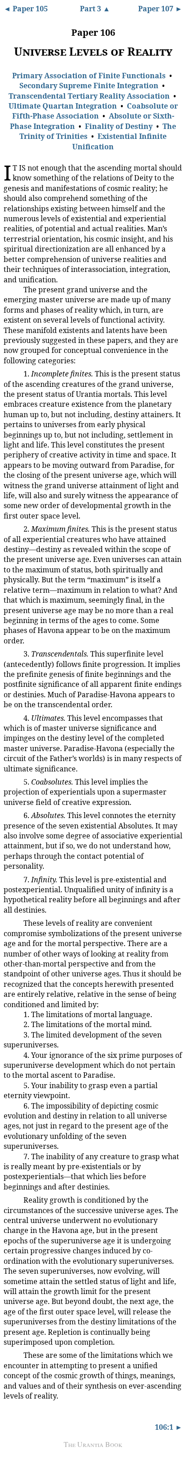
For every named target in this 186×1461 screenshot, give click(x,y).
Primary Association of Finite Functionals (89, 76)
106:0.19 (13, 1354)
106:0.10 (13, 922)
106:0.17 (13, 1155)
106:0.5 (12, 653)
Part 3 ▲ (95, 9)
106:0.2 (12, 289)
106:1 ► (168, 1427)
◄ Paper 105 (26, 9)
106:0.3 (12, 373)
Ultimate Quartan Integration (63, 106)
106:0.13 (13, 1033)
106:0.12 (13, 1023)
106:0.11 (13, 1013)
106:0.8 (12, 815)
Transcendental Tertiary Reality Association (89, 96)
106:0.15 (13, 1084)
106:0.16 (13, 1104)
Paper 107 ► (160, 9)
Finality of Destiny (119, 126)
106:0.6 (12, 717)
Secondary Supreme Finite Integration (88, 85)
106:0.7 (12, 781)
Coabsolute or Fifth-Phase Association (95, 111)
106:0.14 (13, 1054)
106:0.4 (12, 528)
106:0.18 (13, 1199)
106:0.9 (12, 879)
